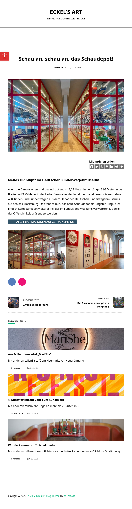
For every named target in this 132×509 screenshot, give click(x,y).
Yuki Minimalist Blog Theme (43, 495)
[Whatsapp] (102, 166)
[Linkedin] (111, 166)
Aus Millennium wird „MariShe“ (29, 354)
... (78, 406)
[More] (121, 166)
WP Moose (69, 495)
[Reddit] (116, 166)
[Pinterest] (106, 166)
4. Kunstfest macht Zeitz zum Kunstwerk (36, 400)
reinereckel (58, 67)
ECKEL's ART (66, 11)
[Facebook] (92, 166)
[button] (4, 56)
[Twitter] (97, 166)
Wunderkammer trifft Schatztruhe (31, 445)
